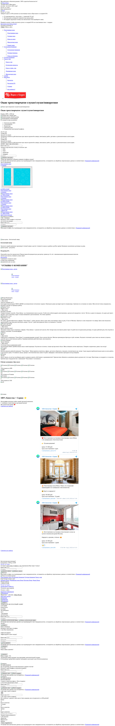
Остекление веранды (12, 65)
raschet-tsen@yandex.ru (7, 586)
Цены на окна (11, 39)
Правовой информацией (92, 161)
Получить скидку (6, 596)
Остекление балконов (10, 47)
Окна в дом (7, 59)
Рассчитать (4, 257)
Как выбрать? (11, 89)
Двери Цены (36, 580)
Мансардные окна (12, 42)
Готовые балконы (12, 53)
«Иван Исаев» (18, 595)
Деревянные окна (11, 71)
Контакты (7, 77)
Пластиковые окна (9, 30)
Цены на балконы (12, 56)
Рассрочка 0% (11, 83)
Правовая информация (7, 591)
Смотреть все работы (7, 406)
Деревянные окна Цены (16, 580)
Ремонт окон (11, 45)
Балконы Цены (5, 580)
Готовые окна (11, 36)
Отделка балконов (9, 57)
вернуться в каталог (6, 215)
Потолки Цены (28, 580)
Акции (6, 75)
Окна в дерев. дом (11, 68)
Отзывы (9, 86)
